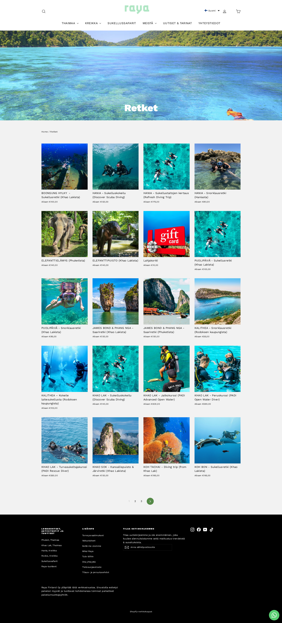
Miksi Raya (88, 551)
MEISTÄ (148, 23)
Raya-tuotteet (49, 566)
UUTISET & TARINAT (177, 23)
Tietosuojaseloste (92, 567)
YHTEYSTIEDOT (209, 23)
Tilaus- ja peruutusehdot (95, 572)
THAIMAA (69, 23)
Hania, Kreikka (49, 550)
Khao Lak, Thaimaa (51, 545)
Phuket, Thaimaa (50, 540)
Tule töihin (88, 556)
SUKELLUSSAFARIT (122, 23)
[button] (212, 11)
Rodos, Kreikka (49, 556)
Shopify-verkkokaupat (141, 611)
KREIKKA (92, 23)
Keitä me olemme (91, 546)
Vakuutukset (88, 540)
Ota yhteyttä (88, 562)
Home (44, 131)
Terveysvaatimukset (93, 535)
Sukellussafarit (49, 561)
